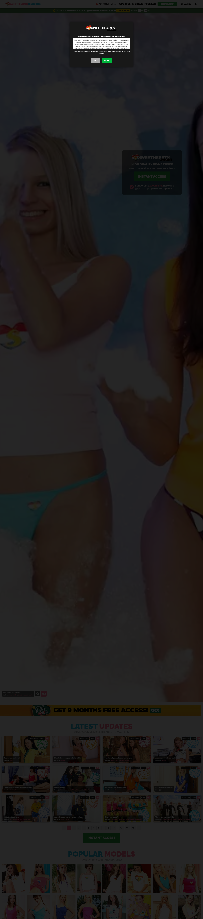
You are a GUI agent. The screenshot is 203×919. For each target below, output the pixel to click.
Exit (95, 60)
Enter (106, 60)
